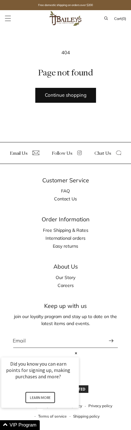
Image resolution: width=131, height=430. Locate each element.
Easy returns (65, 246)
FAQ (65, 191)
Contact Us (65, 199)
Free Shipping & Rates (65, 230)
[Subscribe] (111, 340)
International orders (65, 238)
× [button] (76, 353)
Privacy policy (100, 405)
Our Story (65, 277)
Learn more (40, 397)
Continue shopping (65, 95)
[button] (8, 18)
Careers (66, 285)
